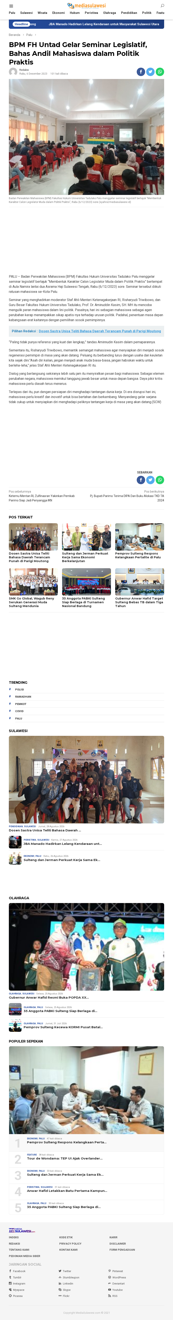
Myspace (18, 1289)
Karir (113, 1237)
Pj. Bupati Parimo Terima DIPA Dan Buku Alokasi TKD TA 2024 (127, 496)
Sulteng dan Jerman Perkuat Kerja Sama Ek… (62, 860)
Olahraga (15, 993)
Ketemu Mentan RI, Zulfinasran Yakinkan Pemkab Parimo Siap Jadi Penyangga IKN (42, 496)
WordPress (119, 1277)
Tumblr (17, 1277)
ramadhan (23, 696)
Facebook (19, 1271)
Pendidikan (16, 826)
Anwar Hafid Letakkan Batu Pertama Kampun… (67, 1191)
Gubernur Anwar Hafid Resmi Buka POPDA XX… (49, 997)
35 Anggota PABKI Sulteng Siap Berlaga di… (60, 1011)
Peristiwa (30, 840)
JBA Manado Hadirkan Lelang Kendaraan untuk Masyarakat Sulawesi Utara (63, 24)
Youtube (117, 1289)
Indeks (14, 1237)
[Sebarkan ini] (141, 72)
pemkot (20, 704)
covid (19, 711)
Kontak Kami (68, 1249)
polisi (19, 689)
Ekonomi (29, 856)
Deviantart (118, 1283)
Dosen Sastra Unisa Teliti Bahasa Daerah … (45, 830)
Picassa (18, 1296)
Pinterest (117, 1271)
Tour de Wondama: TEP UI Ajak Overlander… (65, 1158)
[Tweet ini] (150, 72)
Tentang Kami (19, 1249)
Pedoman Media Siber (24, 1256)
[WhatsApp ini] (160, 72)
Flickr (66, 1296)
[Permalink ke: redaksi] (13, 71)
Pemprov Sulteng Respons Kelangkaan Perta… (67, 1142)
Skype (66, 1289)
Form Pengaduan (122, 1249)
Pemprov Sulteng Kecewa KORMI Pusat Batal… (63, 1027)
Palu (38, 856)
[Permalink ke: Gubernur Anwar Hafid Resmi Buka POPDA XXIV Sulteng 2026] (86, 947)
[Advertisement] (86, 241)
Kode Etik (66, 1237)
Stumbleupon (71, 1277)
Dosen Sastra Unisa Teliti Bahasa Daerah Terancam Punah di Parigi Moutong (29, 557)
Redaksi (14, 1243)
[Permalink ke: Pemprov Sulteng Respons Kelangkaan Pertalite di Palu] (86, 1090)
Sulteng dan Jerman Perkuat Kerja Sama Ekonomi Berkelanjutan (85, 557)
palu (18, 718)
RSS (115, 1296)
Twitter (67, 1271)
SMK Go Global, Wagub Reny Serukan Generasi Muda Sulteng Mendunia (31, 602)
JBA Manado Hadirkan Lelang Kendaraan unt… (63, 844)
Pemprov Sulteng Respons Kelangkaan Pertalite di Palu (138, 555)
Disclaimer (117, 1243)
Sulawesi (30, 826)
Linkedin (68, 1283)
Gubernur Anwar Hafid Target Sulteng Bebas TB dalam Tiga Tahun (139, 602)
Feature (32, 1154)
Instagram (19, 1283)
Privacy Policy (70, 1243)
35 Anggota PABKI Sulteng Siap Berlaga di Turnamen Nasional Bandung (83, 602)
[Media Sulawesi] (87, 6)
